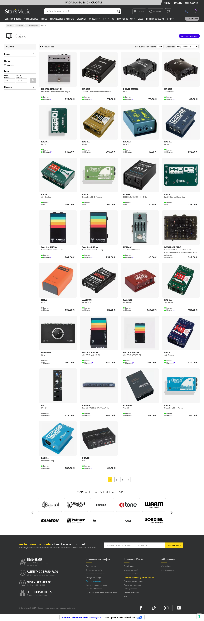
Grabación (82, 18)
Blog (125, 596)
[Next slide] (171, 513)
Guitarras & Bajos (13, 18)
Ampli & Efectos (31, 18)
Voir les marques (189, 36)
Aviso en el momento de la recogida (81, 617)
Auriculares (94, 18)
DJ (113, 18)
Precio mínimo (7, 76)
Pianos (44, 18)
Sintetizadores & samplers (62, 18)
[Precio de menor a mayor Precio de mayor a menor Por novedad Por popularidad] (187, 46)
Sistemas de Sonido (126, 18)
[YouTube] (179, 608)
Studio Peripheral (32, 25)
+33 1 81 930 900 (41, 585)
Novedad (10, 65)
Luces (141, 18)
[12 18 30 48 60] (159, 46)
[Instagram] (166, 608)
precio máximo (19, 76)
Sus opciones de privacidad (120, 617)
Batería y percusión (155, 18)
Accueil (9, 25)
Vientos (170, 18)
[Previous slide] (32, 513)
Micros (106, 18)
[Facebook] (141, 608)
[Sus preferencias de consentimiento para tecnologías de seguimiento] (199, 616)
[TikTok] (153, 608)
